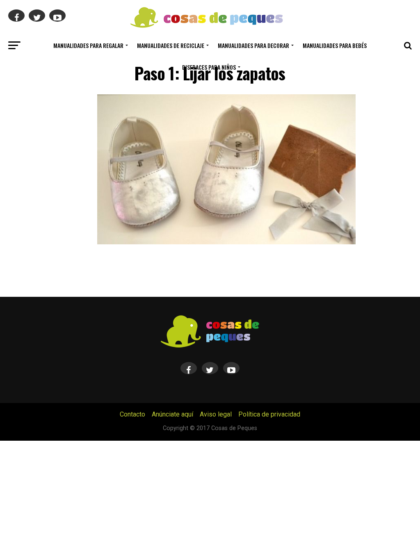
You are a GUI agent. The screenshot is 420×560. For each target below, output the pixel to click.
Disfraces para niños (209, 67)
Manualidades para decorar (253, 45)
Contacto (132, 414)
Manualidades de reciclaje (170, 45)
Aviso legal (216, 414)
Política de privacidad (269, 414)
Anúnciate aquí (172, 414)
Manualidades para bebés (335, 45)
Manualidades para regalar (88, 45)
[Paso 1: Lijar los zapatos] (226, 242)
